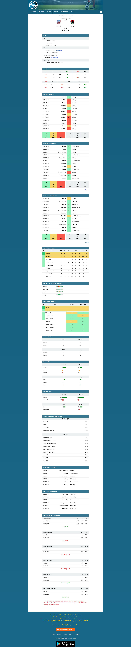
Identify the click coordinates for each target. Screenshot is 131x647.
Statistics (64, 12)
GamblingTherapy (66, 624)
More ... (87, 190)
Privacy (59, 634)
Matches (33, 12)
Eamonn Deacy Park (56, 50)
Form (56, 12)
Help (53, 634)
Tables (41, 12)
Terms (65, 634)
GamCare (76, 624)
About (70, 634)
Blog (72, 12)
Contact (77, 634)
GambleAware (56, 624)
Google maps (54, 57)
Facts (49, 12)
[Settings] (101, 12)
